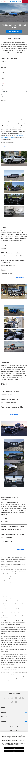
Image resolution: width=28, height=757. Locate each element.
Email (2, 72)
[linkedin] (23, 698)
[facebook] (15, 698)
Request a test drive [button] (14, 31)
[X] (4, 698)
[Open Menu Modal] (2, 1)
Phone (2, 78)
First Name (3, 61)
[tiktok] (12, 702)
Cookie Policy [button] (13, 743)
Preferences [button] (16, 744)
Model (2, 94)
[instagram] (19, 698)
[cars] (8, 698)
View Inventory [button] (20, 277)
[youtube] (15, 702)
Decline (14, 751)
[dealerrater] (12, 698)
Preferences (14, 754)
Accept (14, 748)
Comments (3, 100)
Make (2, 89)
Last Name (3, 67)
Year (2, 83)
